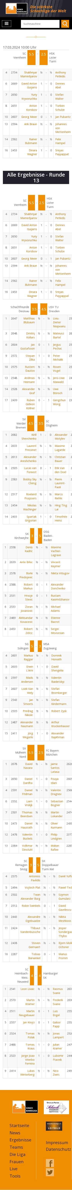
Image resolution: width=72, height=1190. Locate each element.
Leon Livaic (28, 989)
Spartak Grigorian (30, 518)
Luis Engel (56, 1013)
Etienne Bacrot (55, 620)
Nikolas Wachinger (29, 507)
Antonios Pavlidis (34, 878)
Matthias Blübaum (29, 320)
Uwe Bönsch (57, 391)
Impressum (57, 1142)
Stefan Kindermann (58, 702)
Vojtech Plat (32, 887)
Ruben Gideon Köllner (30, 404)
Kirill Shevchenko (29, 437)
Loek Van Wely (27, 691)
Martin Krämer (30, 1002)
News (15, 1132)
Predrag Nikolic (28, 713)
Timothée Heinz (61, 518)
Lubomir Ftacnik (58, 1057)
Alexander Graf (28, 391)
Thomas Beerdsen (26, 814)
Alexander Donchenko (58, 586)
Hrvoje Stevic (28, 597)
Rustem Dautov (30, 369)
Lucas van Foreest (30, 470)
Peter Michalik (58, 358)
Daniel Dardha (27, 781)
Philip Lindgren (56, 836)
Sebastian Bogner (57, 803)
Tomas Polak (30, 1035)
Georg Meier (29, 117)
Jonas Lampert (58, 1035)
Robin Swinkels (31, 905)
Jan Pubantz (62, 117)
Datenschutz (58, 1149)
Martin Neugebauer (27, 1013)
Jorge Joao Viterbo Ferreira (28, 1059)
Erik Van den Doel (60, 470)
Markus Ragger (28, 657)
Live (13, 1168)
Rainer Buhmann (31, 141)
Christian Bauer (60, 459)
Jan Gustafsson (27, 346)
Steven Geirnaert (34, 945)
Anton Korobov (31, 108)
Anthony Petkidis (60, 74)
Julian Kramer (57, 1046)
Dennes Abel (60, 85)
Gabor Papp (57, 1024)
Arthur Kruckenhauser (60, 724)
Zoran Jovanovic (27, 609)
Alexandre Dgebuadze (33, 919)
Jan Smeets (28, 702)
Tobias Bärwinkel (34, 956)
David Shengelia (57, 668)
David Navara (27, 766)
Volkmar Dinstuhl (27, 847)
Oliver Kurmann (56, 825)
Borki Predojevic (26, 575)
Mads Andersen (27, 679)
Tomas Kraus (30, 1046)
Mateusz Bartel (58, 335)
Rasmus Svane (58, 991)
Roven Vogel (57, 369)
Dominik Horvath (56, 657)
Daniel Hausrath (26, 825)
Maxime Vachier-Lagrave (56, 551)
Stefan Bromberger (59, 691)
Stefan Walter (59, 96)
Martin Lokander (57, 814)
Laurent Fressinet (30, 448)
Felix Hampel (60, 141)
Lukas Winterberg (27, 1073)
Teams (16, 1147)
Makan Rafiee (55, 847)
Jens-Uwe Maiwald (59, 380)
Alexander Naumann (26, 724)
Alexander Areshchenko (28, 459)
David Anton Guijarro (29, 85)
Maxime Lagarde (60, 448)
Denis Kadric (29, 549)
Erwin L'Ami (29, 668)
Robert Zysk (59, 711)
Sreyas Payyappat (62, 152)
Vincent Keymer (55, 564)
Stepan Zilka (30, 358)
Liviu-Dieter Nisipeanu (59, 322)
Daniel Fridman (27, 792)
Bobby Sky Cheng (29, 481)
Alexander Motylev (61, 437)
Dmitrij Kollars (30, 335)
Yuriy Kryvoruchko (29, 96)
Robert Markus (28, 586)
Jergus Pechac (57, 346)
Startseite (19, 1125)
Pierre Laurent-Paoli (60, 483)
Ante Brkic (26, 562)
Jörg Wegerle (28, 735)
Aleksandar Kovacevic (26, 620)
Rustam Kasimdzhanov (60, 597)
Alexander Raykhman (57, 735)
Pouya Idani (55, 781)
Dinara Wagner (32, 152)
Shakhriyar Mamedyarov (28, 74)
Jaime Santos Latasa (55, 768)
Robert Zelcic (28, 631)
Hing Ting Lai (61, 507)
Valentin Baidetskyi (57, 679)
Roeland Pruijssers (30, 496)
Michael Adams (55, 609)
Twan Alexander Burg (30, 896)
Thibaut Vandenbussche (30, 930)
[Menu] (6, 23)
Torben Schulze (60, 108)
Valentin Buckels (27, 836)
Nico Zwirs (56, 1073)
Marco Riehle (59, 496)
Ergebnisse (20, 1140)
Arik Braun (30, 124)
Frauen (17, 1161)
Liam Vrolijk (28, 803)
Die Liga (18, 1154)
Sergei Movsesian (57, 631)
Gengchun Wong (59, 402)
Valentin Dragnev (56, 792)
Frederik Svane (58, 1002)
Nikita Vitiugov (60, 573)
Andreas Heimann (29, 380)
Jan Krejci (29, 1022)
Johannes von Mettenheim (63, 128)
